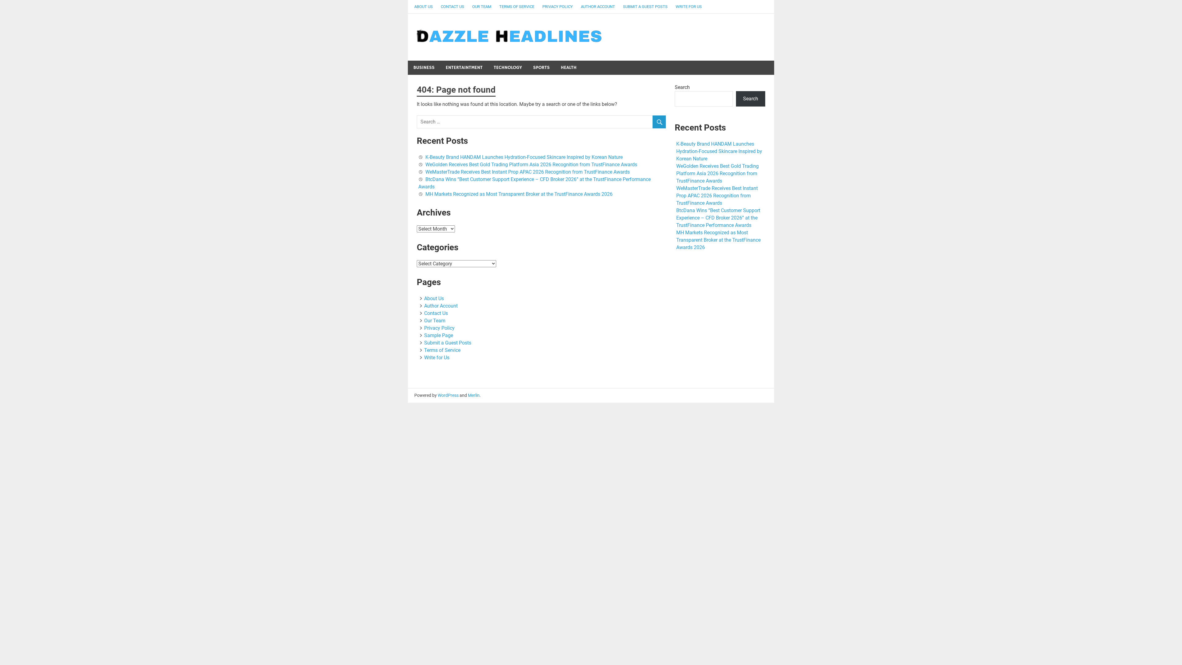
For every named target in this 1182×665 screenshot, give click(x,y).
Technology (508, 68)
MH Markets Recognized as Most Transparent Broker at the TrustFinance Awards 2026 (519, 194)
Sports (541, 68)
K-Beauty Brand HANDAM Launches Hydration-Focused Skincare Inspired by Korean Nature (524, 157)
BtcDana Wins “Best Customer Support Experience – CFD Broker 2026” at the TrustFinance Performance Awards (718, 218)
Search (682, 87)
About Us (423, 6)
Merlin (474, 395)
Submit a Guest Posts (645, 6)
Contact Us (452, 6)
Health (569, 68)
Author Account (598, 6)
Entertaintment (464, 68)
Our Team (481, 6)
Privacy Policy (557, 6)
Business (424, 68)
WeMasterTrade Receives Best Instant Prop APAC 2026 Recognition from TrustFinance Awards (527, 172)
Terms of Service (516, 6)
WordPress (448, 395)
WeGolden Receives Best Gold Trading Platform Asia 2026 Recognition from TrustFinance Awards (531, 164)
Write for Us (689, 6)
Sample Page (438, 335)
